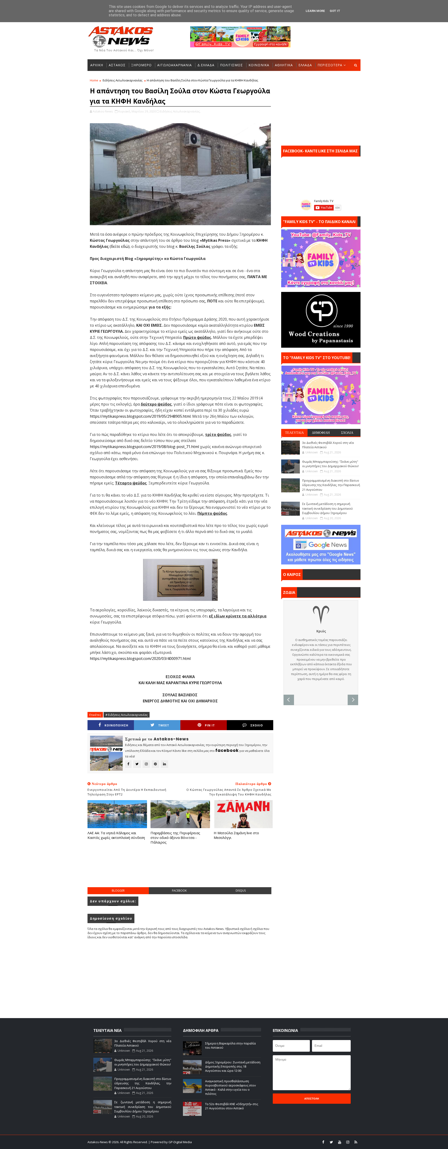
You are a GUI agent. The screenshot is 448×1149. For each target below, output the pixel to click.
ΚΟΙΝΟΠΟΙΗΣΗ (116, 725)
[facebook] (323, 1141)
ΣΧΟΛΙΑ (347, 432)
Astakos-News (98, 1142)
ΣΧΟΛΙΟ (256, 725)
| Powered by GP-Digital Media (170, 1142)
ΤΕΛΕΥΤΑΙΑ (294, 432)
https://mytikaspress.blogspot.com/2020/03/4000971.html (140, 658)
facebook (179, 891)
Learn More (315, 11)
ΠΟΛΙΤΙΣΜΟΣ (231, 65)
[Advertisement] (180, 870)
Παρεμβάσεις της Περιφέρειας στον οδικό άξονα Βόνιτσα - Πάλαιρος (175, 837)
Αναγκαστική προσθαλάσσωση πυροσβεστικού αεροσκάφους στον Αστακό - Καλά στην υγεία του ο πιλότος (230, 1087)
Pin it (210, 725)
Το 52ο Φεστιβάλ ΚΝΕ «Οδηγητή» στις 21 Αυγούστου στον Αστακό (231, 1106)
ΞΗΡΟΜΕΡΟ (141, 65)
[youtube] (339, 1141)
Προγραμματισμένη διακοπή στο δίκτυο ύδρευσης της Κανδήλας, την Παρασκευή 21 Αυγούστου (331, 485)
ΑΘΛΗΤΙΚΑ (284, 65)
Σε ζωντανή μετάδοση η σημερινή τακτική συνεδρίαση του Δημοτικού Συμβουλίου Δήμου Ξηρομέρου (327, 508)
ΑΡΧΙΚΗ (96, 65)
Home (94, 80)
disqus (241, 891)
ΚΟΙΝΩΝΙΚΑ (258, 65)
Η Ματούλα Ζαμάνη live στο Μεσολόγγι (236, 835)
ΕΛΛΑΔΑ (305, 65)
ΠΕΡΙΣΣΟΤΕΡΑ (330, 65)
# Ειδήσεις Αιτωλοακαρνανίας (126, 715)
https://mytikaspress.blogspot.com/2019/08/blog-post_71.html (144, 446)
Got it (335, 11)
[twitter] (331, 1141)
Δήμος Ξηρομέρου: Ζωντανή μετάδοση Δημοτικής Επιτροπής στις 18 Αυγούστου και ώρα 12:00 (232, 1066)
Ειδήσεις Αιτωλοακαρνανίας (122, 80)
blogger (118, 891)
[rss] (355, 1141)
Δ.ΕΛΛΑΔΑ (205, 65)
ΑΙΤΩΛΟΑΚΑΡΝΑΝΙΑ (174, 65)
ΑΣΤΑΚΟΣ (117, 65)
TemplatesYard (227, 1142)
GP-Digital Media (274, 1142)
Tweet (163, 725)
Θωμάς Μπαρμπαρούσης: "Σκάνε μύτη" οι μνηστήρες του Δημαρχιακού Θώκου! (330, 463)
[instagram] (347, 1141)
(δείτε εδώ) (120, 246)
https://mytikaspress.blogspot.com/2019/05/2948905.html (140, 416)
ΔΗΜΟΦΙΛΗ (321, 432)
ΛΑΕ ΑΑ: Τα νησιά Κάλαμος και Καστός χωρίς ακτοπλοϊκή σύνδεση (116, 835)
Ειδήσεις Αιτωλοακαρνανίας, (180, 111)
